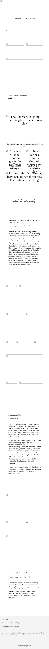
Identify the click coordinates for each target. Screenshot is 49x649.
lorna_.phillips (14, 626)
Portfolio (17, 18)
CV (26, 18)
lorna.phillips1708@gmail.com (16, 623)
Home (32, 18)
